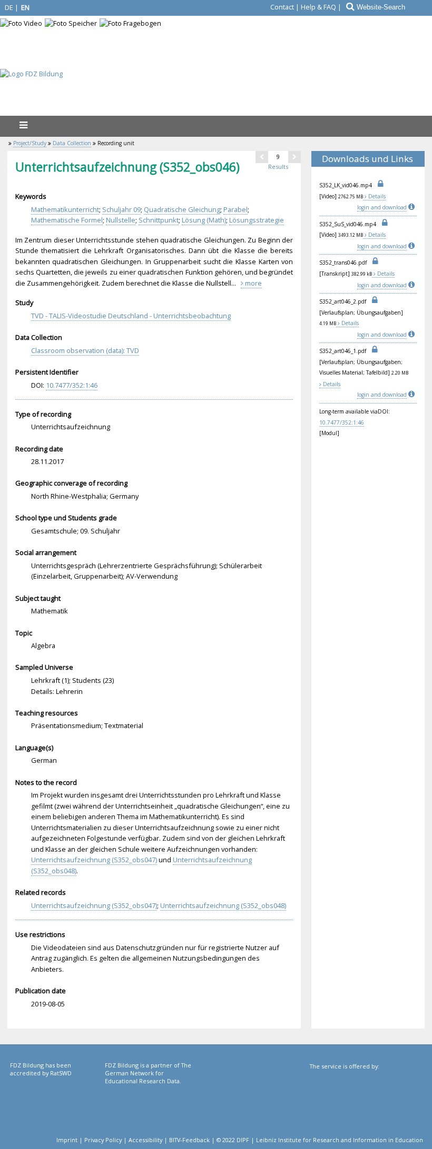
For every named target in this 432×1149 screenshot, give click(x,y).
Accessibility (145, 1140)
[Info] (412, 207)
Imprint (66, 1140)
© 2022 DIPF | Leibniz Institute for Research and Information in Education (320, 1140)
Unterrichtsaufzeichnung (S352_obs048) (223, 905)
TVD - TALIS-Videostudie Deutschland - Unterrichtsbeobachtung (131, 315)
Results (278, 166)
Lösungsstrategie (256, 220)
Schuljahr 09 (121, 209)
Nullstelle (120, 220)
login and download (382, 207)
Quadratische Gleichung (182, 209)
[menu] (23, 125)
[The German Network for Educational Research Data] (151, 1104)
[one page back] (262, 156)
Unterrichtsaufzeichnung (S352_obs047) (94, 859)
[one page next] (294, 156)
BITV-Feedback (189, 1140)
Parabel (235, 209)
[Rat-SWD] (56, 1104)
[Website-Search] (349, 7)
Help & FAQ (318, 7)
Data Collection (72, 143)
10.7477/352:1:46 (341, 422)
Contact (282, 7)
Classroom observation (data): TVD (85, 350)
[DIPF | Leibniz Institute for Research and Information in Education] (365, 1105)
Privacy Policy (103, 1140)
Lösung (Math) (204, 220)
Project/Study (29, 143)
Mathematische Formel (67, 220)
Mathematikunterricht (65, 209)
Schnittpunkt (159, 220)
